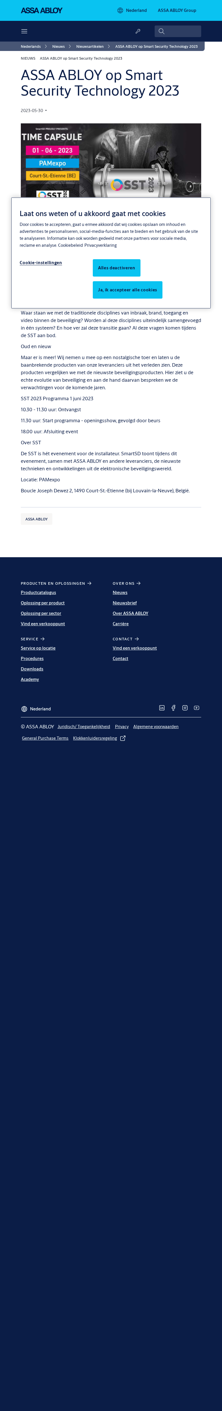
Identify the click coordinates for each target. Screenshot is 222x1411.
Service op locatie (38, 648)
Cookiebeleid (70, 245)
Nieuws (120, 592)
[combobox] (178, 31)
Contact (120, 658)
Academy (30, 679)
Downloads (32, 669)
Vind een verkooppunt (43, 623)
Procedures (32, 658)
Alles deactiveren (116, 267)
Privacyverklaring (100, 245)
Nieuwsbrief (125, 603)
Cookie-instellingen (41, 262)
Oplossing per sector (41, 613)
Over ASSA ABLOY (130, 613)
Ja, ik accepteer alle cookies (127, 290)
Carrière (121, 623)
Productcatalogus (38, 592)
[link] (35, 46)
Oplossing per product (43, 603)
